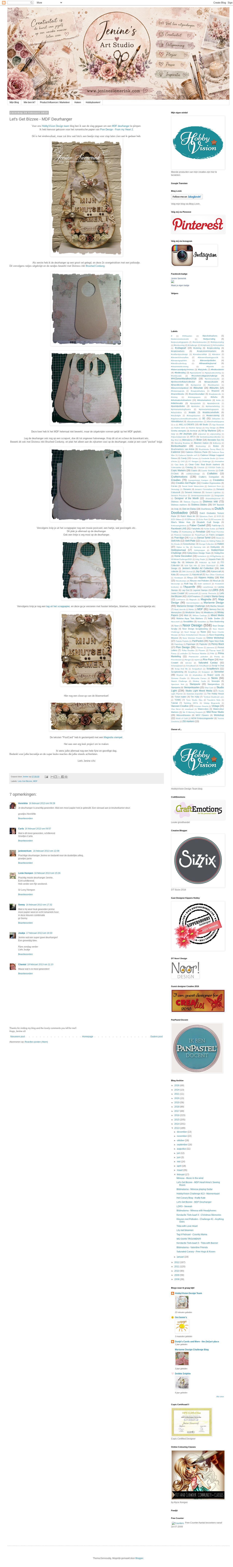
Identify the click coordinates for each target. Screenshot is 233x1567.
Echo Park (203, 519)
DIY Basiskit (218, 505)
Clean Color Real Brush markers (204, 464)
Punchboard (176, 660)
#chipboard (205, 345)
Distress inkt (210, 501)
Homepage (87, 1036)
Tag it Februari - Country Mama (192, 1234)
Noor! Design (190, 632)
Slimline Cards (199, 681)
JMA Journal (187, 571)
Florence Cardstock (182, 535)
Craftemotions (179, 476)
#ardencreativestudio (180, 339)
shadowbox (197, 675)
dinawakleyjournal (213, 498)
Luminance (180, 600)
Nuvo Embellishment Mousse (193, 635)
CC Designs (193, 461)
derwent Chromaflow (203, 489)
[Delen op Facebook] (62, 777)
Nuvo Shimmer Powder (192, 638)
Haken (77, 102)
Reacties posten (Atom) (36, 1042)
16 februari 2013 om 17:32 (39, 904)
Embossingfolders (178, 526)
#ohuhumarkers (204, 400)
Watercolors (203, 709)
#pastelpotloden (178, 406)
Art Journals (185, 434)
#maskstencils (215, 394)
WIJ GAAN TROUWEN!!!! (189, 1239)
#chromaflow (218, 345)
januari (180, 1257)
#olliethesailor (177, 403)
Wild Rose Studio (215, 712)
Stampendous (214, 684)
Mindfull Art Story (192, 612)
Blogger (139, 1558)
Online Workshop (215, 638)
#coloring (197, 348)
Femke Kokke (209, 529)
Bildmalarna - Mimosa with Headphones (196, 1210)
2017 (177, 1111)
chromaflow (219, 461)
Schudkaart (191, 666)
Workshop (219, 715)
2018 (177, 1106)
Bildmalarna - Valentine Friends (192, 1247)
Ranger (188, 660)
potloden (184, 653)
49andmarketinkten (195, 422)
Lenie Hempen (25, 873)
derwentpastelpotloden (200, 496)
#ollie (218, 400)
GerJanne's (181, 1317)
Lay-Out (185, 590)
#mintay (174, 397)
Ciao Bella (179, 465)
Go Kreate (175, 544)
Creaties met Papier (186, 483)
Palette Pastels (182, 641)
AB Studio (203, 424)
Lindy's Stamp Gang (214, 596)
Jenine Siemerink (178, 278)
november (182, 1136)
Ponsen (202, 650)
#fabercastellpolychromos (182, 369)
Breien (216, 446)
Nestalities (202, 622)
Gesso (203, 541)
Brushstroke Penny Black (210, 449)
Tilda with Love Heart (187, 1226)
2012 (177, 1262)
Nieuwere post (17, 1036)
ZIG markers (188, 721)
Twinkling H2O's (191, 703)
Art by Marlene (208, 430)
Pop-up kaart (215, 650)
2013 (177, 1128)
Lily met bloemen (185, 1230)
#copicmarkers (177, 351)
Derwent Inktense (193, 492)
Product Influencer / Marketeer (55, 102)
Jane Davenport (208, 565)
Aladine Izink (179, 428)
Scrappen (206, 672)
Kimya (190, 578)
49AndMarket (177, 421)
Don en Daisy (189, 509)
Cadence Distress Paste (196, 452)
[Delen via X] (59, 777)
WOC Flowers (202, 715)
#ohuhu (214, 397)
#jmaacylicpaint (211, 382)
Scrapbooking (177, 672)
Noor (176, 626)
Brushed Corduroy (95, 266)
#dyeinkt (210, 367)
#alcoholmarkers (210, 336)
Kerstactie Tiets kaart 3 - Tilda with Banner (197, 1243)
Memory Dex (215, 609)
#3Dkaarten (187, 336)
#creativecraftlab (200, 354)
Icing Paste (200, 559)
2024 (177, 1090)
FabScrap (216, 525)
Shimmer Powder (178, 678)
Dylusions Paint (206, 516)
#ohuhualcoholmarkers (181, 400)
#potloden (195, 406)
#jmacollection (177, 385)
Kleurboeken (181, 581)
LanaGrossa (208, 587)
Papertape (190, 644)
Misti (186, 615)
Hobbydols (215, 547)
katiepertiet (184, 575)
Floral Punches (217, 532)
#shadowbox (176, 412)
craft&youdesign (193, 474)
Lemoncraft (193, 593)
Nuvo (203, 632)
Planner (200, 647)
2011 (177, 1266)
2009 (177, 1275)
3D (203, 418)
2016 (177, 1115)
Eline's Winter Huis (180, 522)
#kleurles (214, 388)
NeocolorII (175, 622)
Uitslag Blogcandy (212, 703)
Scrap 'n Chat (218, 666)
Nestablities (188, 621)
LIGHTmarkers (193, 596)
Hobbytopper (199, 550)
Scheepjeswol (177, 666)
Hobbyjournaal (178, 550)
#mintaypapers (194, 397)
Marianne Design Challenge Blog (192, 1349)
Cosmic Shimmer (208, 471)
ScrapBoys (192, 672)
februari (181, 1174)
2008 (177, 1279)
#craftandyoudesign (179, 354)
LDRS (215, 590)
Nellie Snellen (214, 618)
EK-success (216, 519)
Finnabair (200, 531)
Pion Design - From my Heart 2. (117, 129)
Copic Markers (178, 470)
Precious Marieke (199, 653)
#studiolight (176, 416)
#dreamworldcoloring (179, 367)
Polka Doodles (188, 650)
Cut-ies (174, 486)
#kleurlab (198, 388)
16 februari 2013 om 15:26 (47, 873)
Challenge (206, 461)
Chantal (22, 964)
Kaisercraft (216, 571)
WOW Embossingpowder (202, 718)
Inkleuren (190, 562)
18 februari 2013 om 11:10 (40, 964)
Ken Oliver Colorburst (215, 575)
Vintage (215, 706)
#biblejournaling (217, 342)
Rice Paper (208, 659)
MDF (35, 781)
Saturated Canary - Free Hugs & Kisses (196, 1251)
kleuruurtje (175, 584)
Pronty (217, 657)
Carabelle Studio (208, 458)
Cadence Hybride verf (187, 455)
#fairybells (202, 369)
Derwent (187, 489)
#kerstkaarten (213, 385)
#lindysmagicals (177, 391)
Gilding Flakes (215, 541)
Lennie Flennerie (209, 593)
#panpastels (195, 403)
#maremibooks (177, 394)
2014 (177, 1124)
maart (180, 1170)
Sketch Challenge (179, 681)
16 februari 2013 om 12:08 (46, 851)
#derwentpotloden (208, 360)
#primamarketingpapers (209, 409)
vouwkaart (189, 709)
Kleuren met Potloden (199, 581)
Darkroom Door (214, 486)
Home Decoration (183, 556)
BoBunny (217, 443)
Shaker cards (213, 675)
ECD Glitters (176, 519)
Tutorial (174, 703)
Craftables (212, 473)
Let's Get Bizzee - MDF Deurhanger (194, 1202)
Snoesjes (216, 681)
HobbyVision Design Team (198, 553)
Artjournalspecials (178, 437)
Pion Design (183, 647)
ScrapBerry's (212, 668)
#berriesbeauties (200, 342)
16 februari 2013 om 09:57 (38, 828)
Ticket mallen (181, 697)
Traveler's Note (213, 700)
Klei (222, 577)
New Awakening (217, 621)
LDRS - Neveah (184, 1206)
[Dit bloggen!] (56, 777)
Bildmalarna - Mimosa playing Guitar (195, 1189)
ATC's (193, 437)
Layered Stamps (200, 590)
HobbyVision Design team (55, 126)
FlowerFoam (200, 535)
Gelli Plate (190, 541)
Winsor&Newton (183, 715)
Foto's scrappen (216, 535)
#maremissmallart (196, 394)
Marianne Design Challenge (191, 606)
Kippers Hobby (206, 577)
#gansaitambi (195, 373)
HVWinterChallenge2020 (181, 559)
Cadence (175, 452)
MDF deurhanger (120, 126)
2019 (177, 1102)
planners (210, 647)
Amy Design (210, 428)
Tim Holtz (195, 697)
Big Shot (175, 440)
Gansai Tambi (204, 537)
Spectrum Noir (177, 684)
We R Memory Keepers (193, 712)
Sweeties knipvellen (195, 694)
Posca (173, 653)
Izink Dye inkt (190, 565)
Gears (218, 538)
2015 (177, 1119)
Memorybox (176, 612)
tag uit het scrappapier (58, 606)
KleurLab (217, 581)
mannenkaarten (193, 603)
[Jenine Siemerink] (172, 282)
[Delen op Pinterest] (66, 777)
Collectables (176, 467)
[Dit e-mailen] (52, 777)
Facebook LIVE (178, 528)
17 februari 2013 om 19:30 (39, 933)
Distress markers (179, 505)
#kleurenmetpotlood (179, 388)
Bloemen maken (201, 443)
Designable (219, 496)
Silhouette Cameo (199, 678)
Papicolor (203, 644)
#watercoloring (212, 415)
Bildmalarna (187, 440)
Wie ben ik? (29, 102)
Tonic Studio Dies (194, 700)
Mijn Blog (14, 102)
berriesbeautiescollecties (210, 437)
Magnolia (206, 599)
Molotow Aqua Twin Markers (189, 618)
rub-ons (188, 663)
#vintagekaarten (193, 416)
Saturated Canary (208, 662)
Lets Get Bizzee (25, 781)
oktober (181, 1140)
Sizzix (214, 678)
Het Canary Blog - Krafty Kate (191, 1198)
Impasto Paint (215, 559)
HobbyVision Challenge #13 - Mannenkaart (198, 1193)
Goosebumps (189, 544)
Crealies (176, 479)
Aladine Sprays (195, 428)
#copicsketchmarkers (206, 351)
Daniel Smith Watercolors (193, 486)
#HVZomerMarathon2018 (183, 378)
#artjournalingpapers (179, 342)
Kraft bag (188, 584)
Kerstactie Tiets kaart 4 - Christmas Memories (199, 1215)
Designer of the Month (187, 498)
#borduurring (179, 345)
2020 (177, 1098)
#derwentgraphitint (179, 360)
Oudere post (156, 1036)
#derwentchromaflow (179, 357)
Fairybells (195, 528)
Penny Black (217, 644)
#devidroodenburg (179, 363)
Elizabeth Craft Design (208, 522)
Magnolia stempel (113, 737)
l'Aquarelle (189, 586)
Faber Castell (197, 525)
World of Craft (182, 718)
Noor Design (192, 625)
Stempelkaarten (192, 687)
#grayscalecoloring (213, 373)
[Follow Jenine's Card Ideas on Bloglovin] (187, 198)
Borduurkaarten (179, 446)
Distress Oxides (199, 504)
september (182, 1144)
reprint (197, 660)
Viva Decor (176, 709)
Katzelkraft (197, 574)
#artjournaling (209, 339)
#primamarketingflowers (181, 409)
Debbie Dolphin (183, 1373)
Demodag (175, 489)
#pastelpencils (213, 403)
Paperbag (178, 644)
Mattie (191, 609)
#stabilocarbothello (211, 412)
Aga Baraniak (218, 425)
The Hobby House (215, 694)
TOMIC (178, 700)
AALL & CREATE (186, 424)
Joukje (21, 933)
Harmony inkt (200, 547)
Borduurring (201, 446)
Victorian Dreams (201, 706)
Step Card (209, 688)
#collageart (180, 348)
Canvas (194, 458)
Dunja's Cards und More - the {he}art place (197, 1341)
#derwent (216, 354)
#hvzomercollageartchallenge (204, 376)
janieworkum (25, 851)
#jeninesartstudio (212, 379)
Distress (175, 502)
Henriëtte (23, 803)
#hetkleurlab (176, 376)
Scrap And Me (181, 669)
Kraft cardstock (204, 584)
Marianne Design (214, 602)
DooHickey (206, 509)
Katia (173, 574)
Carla (21, 828)
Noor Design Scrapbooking (195, 629)
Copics (194, 470)
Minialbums (209, 612)
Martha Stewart (217, 606)
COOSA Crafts (214, 467)
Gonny (21, 904)
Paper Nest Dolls (216, 641)
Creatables (218, 480)
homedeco (201, 556)
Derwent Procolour (179, 496)
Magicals (193, 600)
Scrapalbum (197, 669)
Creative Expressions (211, 483)
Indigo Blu (175, 562)
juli (178, 1153)
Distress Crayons (191, 502)
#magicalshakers (198, 391)
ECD (219, 516)
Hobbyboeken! (93, 102)
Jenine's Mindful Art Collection (198, 568)
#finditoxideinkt (217, 369)
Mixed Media (217, 615)
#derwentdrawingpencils (208, 357)
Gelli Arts (175, 541)
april (179, 1166)
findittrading (187, 532)
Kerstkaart (178, 578)
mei (179, 1161)
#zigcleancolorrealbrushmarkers (184, 419)
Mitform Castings (200, 615)
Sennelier (219, 672)
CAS (183, 461)
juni (179, 1157)
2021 (177, 1094)
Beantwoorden (25, 818)
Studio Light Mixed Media (198, 690)
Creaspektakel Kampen (198, 480)
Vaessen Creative (180, 706)
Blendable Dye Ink (216, 440)
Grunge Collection (206, 544)
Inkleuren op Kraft (207, 562)
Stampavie (195, 684)
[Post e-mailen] (46, 776)
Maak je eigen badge (180, 285)
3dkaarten (216, 419)
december (182, 1132)
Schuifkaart (204, 666)
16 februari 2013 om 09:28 (42, 803)
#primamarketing (213, 406)
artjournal (202, 434)
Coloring (189, 467)
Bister (199, 440)
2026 (177, 1085)
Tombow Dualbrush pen (214, 697)
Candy (184, 458)
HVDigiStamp (215, 556)
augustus (182, 1149)
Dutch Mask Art (188, 516)
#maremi (215, 391)
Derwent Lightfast (213, 492)
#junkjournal (196, 385)
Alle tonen (220, 1397)
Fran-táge (179, 537)
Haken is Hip (183, 547)
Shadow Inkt (182, 675)
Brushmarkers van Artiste (182, 449)
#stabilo (192, 412)
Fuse (191, 538)
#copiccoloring (213, 348)
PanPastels (198, 641)
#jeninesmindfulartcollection (183, 382)
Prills (212, 653)
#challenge (192, 345)
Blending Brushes (182, 443)
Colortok (200, 467)
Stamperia (175, 687)
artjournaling (215, 434)
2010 (177, 1271)
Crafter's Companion (209, 477)
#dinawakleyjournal (207, 363)
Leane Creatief (177, 593)
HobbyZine (219, 553)
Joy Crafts (201, 571)
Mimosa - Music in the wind (190, 1178)
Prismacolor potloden (198, 657)
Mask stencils (179, 609)
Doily (176, 509)
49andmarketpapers (215, 422)
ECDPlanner (190, 519)
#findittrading (180, 373)
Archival (193, 431)
